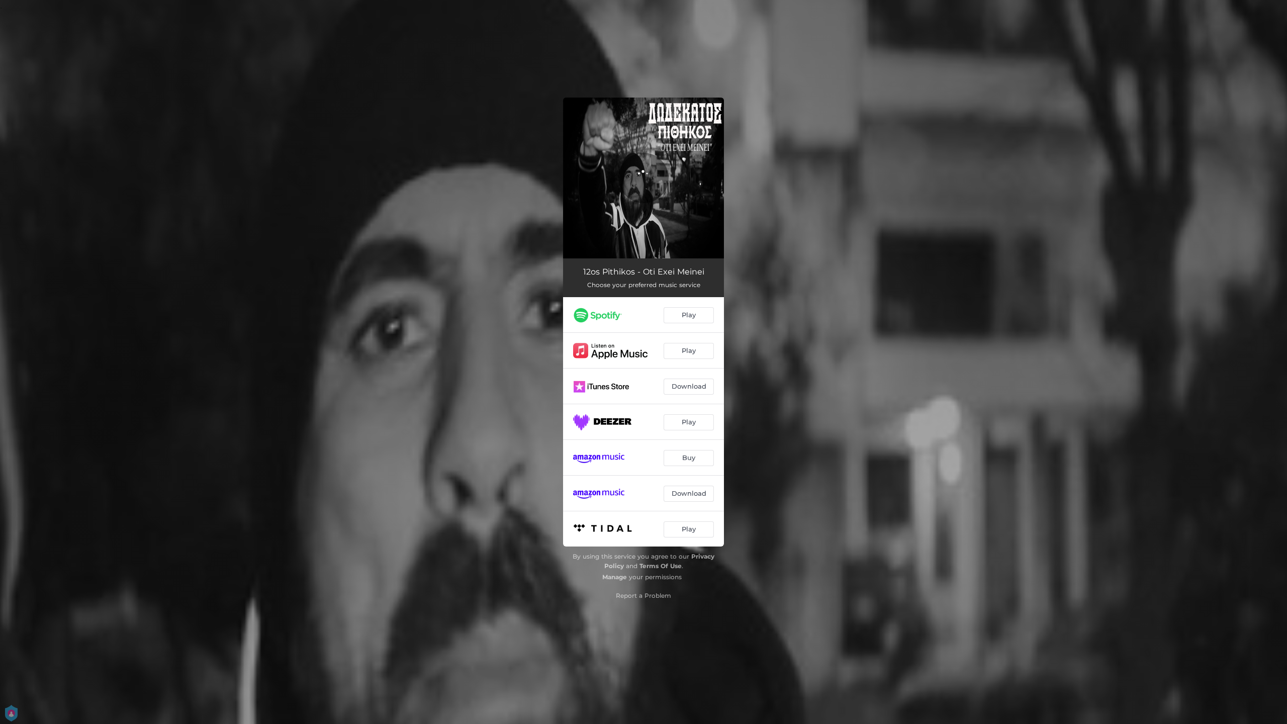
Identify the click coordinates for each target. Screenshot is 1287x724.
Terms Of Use (660, 566)
